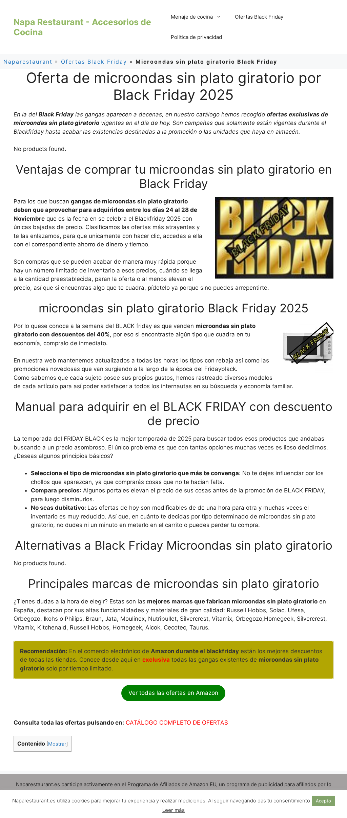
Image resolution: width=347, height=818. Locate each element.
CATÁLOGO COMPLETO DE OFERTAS (177, 722)
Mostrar (57, 744)
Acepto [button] (323, 800)
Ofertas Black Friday (259, 17)
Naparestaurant (28, 61)
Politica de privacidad (196, 37)
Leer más (173, 810)
